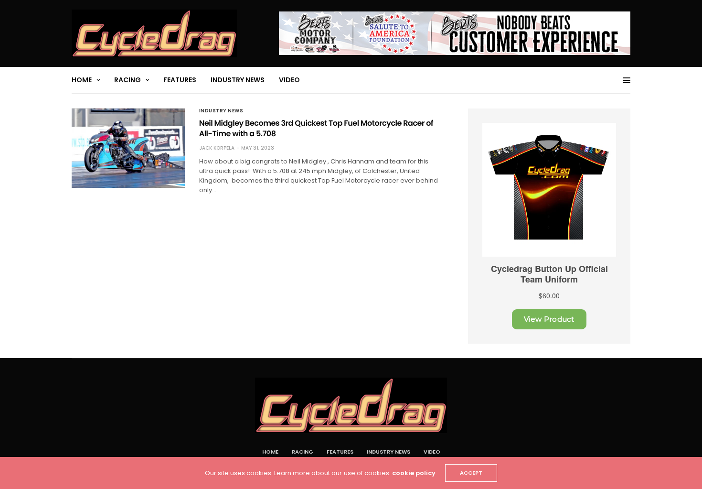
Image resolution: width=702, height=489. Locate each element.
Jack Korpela (216, 148)
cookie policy (414, 473)
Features (179, 80)
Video (289, 80)
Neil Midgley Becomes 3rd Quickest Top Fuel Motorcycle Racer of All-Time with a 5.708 (316, 128)
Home (82, 80)
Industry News (238, 80)
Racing (127, 80)
